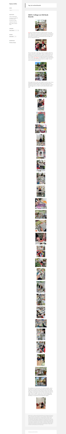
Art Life (44, 415)
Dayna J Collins (13, 4)
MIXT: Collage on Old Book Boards (38, 16)
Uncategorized (35, 421)
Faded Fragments (35, 419)
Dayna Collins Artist (44, 418)
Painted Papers (41, 424)
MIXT (44, 423)
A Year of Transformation (13, 16)
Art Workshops (32, 416)
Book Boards (45, 422)
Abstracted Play (40, 415)
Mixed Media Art (34, 423)
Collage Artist (51, 416)
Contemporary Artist (43, 417)
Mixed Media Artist (40, 423)
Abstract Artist (36, 415)
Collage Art (51, 422)
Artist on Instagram (43, 416)
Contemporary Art (37, 417)
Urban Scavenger (40, 421)
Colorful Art (32, 417)
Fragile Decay (41, 419)
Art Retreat (47, 415)
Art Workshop (35, 422)
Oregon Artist (50, 423)
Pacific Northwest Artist (35, 424)
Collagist (29, 417)
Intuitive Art (48, 419)
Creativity (48, 417)
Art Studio (50, 415)
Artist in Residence (37, 416)
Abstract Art (45, 421)
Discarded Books (30, 419)
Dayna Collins (34, 418)
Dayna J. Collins (49, 418)
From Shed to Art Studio (12, 20)
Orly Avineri (30, 424)
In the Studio (45, 419)
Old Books (46, 423)
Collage (47, 416)
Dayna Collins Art (38, 418)
